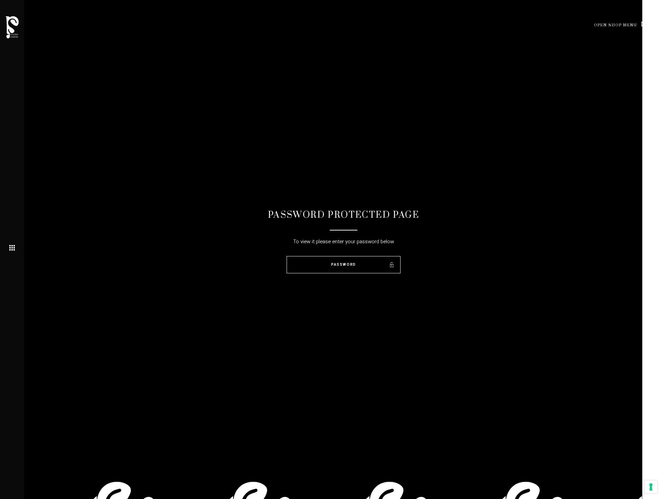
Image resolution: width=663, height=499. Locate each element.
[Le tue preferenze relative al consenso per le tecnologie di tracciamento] (650, 486)
